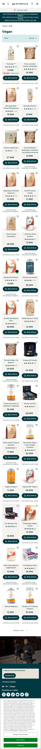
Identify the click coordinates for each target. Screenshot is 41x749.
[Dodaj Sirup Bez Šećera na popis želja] (37, 88)
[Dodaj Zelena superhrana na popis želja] (18, 130)
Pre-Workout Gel (11, 523)
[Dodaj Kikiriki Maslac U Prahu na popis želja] (37, 301)
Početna (4, 26)
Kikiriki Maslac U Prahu (30, 318)
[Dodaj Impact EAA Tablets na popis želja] (37, 469)
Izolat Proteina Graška (30, 192)
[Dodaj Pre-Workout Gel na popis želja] (18, 506)
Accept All (20, 745)
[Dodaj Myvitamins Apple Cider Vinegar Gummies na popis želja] (37, 425)
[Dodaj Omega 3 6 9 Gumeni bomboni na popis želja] (37, 589)
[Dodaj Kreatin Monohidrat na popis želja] (18, 260)
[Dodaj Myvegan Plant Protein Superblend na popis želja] (18, 88)
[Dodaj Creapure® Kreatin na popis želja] (37, 342)
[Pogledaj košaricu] (37, 4)
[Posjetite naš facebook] (8, 694)
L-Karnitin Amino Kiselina (30, 235)
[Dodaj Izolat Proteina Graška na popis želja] (37, 173)
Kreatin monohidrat (30, 277)
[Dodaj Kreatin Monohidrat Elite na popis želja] (18, 301)
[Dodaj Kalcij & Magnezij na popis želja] (18, 589)
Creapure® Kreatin (30, 360)
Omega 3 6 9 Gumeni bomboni (30, 608)
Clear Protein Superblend (11, 235)
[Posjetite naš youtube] (17, 694)
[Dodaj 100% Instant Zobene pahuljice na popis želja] (18, 425)
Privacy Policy (13, 730)
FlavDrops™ (11, 64)
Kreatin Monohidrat (11, 277)
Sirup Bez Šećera (30, 106)
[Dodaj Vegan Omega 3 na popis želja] (18, 469)
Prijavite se (9, 675)
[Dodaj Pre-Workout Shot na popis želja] (37, 548)
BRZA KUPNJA (12, 78)
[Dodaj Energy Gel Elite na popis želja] (37, 386)
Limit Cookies (20, 740)
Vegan (10, 26)
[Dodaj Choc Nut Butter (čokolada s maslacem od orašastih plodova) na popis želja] (37, 130)
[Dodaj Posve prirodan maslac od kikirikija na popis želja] (37, 46)
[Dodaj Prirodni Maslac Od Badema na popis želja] (18, 342)
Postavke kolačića (9, 682)
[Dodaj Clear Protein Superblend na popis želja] (18, 216)
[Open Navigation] (3, 4)
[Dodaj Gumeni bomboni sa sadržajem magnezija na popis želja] (18, 386)
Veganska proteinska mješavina (11, 192)
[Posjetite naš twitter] (22, 694)
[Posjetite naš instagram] (4, 694)
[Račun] (32, 3)
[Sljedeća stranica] (27, 630)
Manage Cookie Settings (20, 734)
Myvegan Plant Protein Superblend (11, 107)
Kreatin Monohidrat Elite (11, 319)
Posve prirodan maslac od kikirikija (30, 65)
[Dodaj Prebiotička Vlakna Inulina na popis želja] (37, 506)
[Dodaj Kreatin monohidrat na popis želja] (37, 260)
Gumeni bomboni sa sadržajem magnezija (11, 405)
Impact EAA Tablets (30, 487)
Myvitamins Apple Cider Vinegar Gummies (30, 445)
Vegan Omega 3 (11, 487)
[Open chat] (27, 694)
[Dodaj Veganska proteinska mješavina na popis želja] (18, 173)
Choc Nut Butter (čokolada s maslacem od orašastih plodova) (30, 150)
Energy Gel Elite (30, 403)
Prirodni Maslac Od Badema (11, 361)
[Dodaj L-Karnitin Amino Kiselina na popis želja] (37, 216)
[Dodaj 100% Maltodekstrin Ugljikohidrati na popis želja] (18, 548)
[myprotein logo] (20, 4)
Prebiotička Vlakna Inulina (30, 525)
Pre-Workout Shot (30, 565)
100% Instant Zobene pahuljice (11, 444)
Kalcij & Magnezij (11, 606)
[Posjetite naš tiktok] (13, 694)
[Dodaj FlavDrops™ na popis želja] (18, 46)
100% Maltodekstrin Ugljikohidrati (11, 567)
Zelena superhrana (11, 148)
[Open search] (8, 3)
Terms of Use (23, 730)
